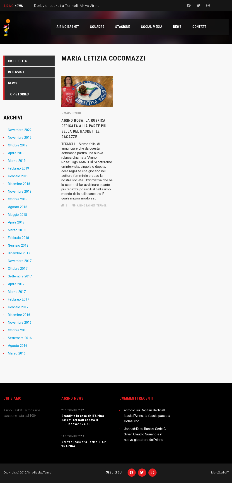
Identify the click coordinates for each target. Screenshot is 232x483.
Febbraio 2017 (18, 299)
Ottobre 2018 (17, 199)
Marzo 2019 (17, 161)
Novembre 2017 (19, 261)
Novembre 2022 (19, 130)
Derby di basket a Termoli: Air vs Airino (83, 444)
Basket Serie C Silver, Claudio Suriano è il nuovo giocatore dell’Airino (145, 434)
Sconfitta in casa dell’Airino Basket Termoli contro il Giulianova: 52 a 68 (82, 420)
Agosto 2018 (17, 207)
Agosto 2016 (17, 346)
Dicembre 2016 (19, 315)
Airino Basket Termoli (91, 205)
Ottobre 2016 (17, 330)
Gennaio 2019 (18, 176)
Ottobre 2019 (17, 145)
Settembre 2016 (20, 338)
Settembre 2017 (20, 276)
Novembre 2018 (19, 191)
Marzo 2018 (17, 230)
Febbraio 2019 (18, 168)
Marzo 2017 (17, 292)
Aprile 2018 (16, 222)
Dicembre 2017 (19, 253)
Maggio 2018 (17, 215)
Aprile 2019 (16, 153)
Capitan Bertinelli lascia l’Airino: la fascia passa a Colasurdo (147, 415)
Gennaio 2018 (18, 245)
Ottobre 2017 (17, 269)
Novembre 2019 (19, 138)
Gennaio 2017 (18, 307)
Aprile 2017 (16, 284)
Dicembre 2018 (19, 184)
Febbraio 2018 (18, 238)
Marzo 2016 (17, 353)
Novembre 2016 (19, 322)
